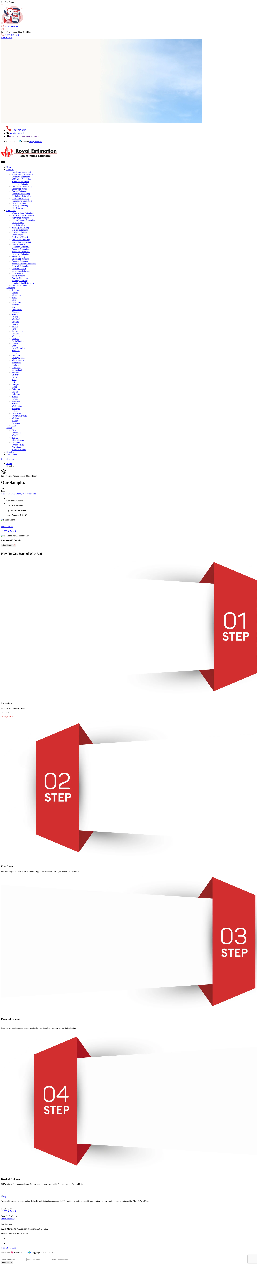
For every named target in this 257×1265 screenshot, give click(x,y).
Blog (14, 430)
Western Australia (19, 416)
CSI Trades (11, 210)
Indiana (15, 411)
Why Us (15, 435)
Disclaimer (16, 447)
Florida (15, 343)
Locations (10, 288)
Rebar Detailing (18, 256)
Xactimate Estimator (20, 181)
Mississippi (16, 295)
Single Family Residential (22, 174)
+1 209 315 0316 (11, 35)
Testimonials (11, 454)
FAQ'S (15, 437)
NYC (14, 379)
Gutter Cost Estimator (21, 271)
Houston (15, 377)
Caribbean (16, 367)
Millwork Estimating (20, 218)
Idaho (14, 353)
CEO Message (18, 440)
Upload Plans (6, 37)
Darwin (15, 324)
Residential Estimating (21, 172)
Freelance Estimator (20, 184)
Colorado (16, 355)
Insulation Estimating (21, 232)
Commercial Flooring (21, 239)
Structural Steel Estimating (23, 283)
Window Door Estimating (22, 213)
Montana (15, 305)
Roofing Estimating (20, 278)
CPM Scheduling (19, 203)
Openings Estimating (20, 254)
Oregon (15, 391)
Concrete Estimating (20, 249)
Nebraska (16, 394)
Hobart (15, 326)
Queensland (17, 370)
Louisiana (16, 365)
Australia (15, 338)
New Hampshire (19, 348)
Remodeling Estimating (22, 201)
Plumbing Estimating (20, 247)
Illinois (15, 387)
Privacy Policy (18, 445)
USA (14, 425)
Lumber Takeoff (19, 244)
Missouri (15, 314)
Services (10, 169)
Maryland (16, 319)
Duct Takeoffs (18, 222)
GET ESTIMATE (8, 1248)
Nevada (15, 404)
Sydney (15, 420)
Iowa (14, 307)
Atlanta (15, 317)
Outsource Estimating (21, 177)
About (9, 428)
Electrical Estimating (20, 259)
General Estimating (20, 230)
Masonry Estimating (20, 227)
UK (13, 382)
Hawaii (15, 399)
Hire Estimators (18, 208)
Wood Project (17, 235)
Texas (14, 297)
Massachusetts (18, 360)
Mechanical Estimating (21, 251)
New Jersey (17, 423)
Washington (17, 406)
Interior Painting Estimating (23, 220)
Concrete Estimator (20, 261)
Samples (10, 452)
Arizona (15, 334)
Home (9, 167)
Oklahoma (16, 302)
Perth (14, 329)
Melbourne (16, 418)
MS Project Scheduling (21, 179)
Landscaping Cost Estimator (24, 215)
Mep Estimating (18, 276)
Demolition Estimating (21, 242)
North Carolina (18, 341)
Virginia (15, 321)
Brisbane (15, 375)
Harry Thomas (35, 141)
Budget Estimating (19, 191)
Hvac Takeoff (17, 273)
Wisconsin (16, 336)
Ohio (14, 300)
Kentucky (16, 350)
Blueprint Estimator (20, 189)
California (16, 389)
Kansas (15, 396)
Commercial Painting (21, 285)
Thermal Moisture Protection (24, 264)
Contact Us (16, 433)
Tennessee (16, 290)
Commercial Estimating (22, 186)
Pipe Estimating (18, 225)
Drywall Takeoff (19, 268)
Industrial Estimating (20, 198)
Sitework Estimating (20, 266)
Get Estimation (7, 459)
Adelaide (15, 372)
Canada (15, 293)
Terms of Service (19, 449)
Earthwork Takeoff (20, 237)
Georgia (15, 384)
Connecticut (17, 309)
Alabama (15, 312)
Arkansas (16, 401)
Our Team (16, 442)
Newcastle (16, 413)
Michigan (16, 408)
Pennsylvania (17, 331)
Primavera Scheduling (21, 193)
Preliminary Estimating (21, 196)
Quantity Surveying (20, 206)
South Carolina (18, 358)
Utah (14, 346)
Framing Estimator (19, 280)
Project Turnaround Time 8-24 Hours (24, 136)
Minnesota (16, 363)
